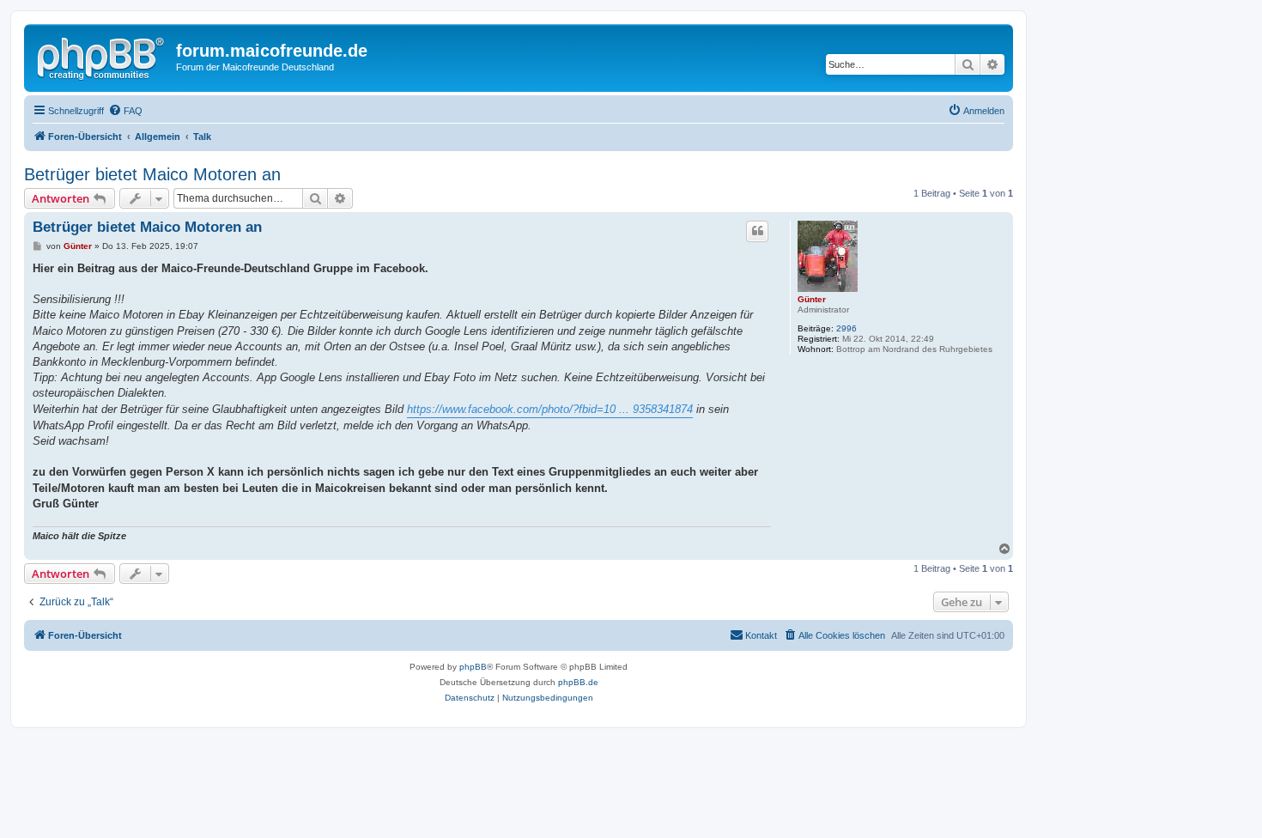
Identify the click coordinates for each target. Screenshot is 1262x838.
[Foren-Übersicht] (102, 55)
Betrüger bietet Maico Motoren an (152, 174)
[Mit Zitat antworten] (757, 231)
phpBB (473, 666)
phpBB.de (578, 682)
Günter (812, 299)
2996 (846, 328)
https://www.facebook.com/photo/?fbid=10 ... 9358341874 (550, 409)
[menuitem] (125, 110)
